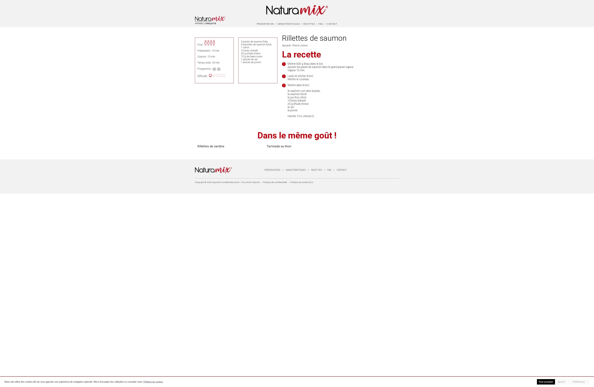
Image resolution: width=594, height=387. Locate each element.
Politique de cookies (153, 381)
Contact (332, 24)
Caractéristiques (288, 24)
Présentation (265, 24)
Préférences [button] (579, 381)
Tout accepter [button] (546, 381)
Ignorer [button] (561, 381)
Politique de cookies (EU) (301, 182)
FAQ (321, 24)
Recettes (309, 24)
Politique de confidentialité (275, 182)
